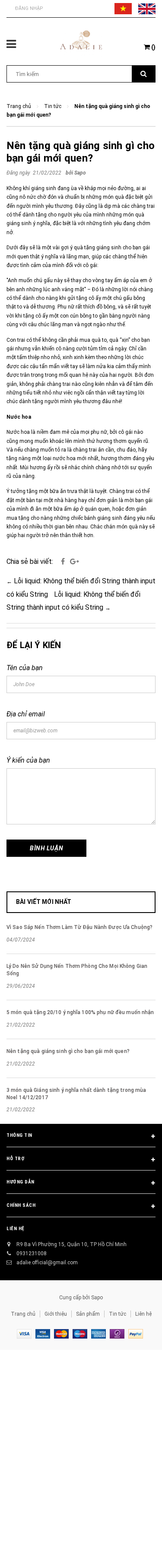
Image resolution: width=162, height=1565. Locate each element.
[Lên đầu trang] (135, 1547)
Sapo (97, 1298)
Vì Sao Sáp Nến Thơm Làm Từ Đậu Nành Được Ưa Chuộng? (79, 927)
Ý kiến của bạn (28, 760)
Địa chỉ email (25, 714)
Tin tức (117, 1314)
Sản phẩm (88, 1314)
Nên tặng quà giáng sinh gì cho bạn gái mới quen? (80, 152)
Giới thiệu (55, 1314)
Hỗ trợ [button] (15, 1158)
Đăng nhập (29, 8)
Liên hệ (143, 1314)
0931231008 (31, 1253)
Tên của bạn (24, 668)
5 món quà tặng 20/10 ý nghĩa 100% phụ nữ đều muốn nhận (80, 1012)
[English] (147, 8)
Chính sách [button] (21, 1205)
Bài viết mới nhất (43, 901)
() (153, 47)
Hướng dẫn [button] (20, 1182)
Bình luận (46, 848)
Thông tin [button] (19, 1135)
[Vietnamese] (123, 8)
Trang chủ (23, 1314)
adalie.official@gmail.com (47, 1263)
